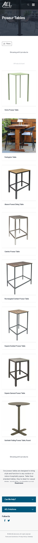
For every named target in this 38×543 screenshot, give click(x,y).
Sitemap (30, 536)
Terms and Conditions (11, 536)
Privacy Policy (23, 536)
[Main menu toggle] (33, 4)
